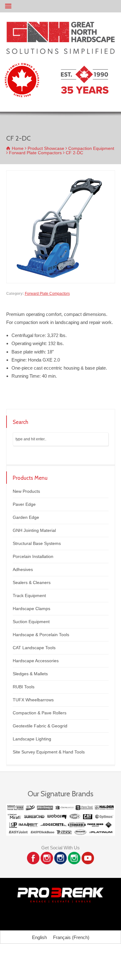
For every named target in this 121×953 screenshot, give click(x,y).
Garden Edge (26, 517)
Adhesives (23, 569)
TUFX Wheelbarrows (33, 699)
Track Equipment (29, 595)
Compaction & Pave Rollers (39, 712)
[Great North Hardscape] (60, 52)
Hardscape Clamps (31, 608)
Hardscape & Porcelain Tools (41, 634)
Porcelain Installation (33, 556)
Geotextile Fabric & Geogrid (40, 725)
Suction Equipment (31, 621)
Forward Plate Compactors (47, 293)
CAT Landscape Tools (34, 647)
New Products (26, 491)
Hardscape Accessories (36, 660)
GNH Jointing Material (34, 530)
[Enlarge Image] (60, 174)
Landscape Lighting (32, 738)
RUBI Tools (23, 686)
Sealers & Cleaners (32, 582)
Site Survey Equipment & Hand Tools (49, 751)
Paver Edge (24, 504)
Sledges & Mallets (30, 673)
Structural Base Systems (37, 543)
